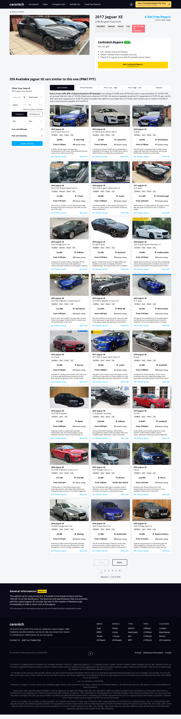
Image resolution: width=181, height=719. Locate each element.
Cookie (168, 652)
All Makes (101, 640)
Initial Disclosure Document (71, 672)
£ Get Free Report (158, 17)
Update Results (27, 143)
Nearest (159, 87)
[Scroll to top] (90, 653)
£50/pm (147, 628)
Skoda (99, 636)
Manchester (164, 632)
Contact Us (15, 640)
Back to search (18, 12)
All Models (117, 640)
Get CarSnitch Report (133, 65)
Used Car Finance (92, 4)
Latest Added (62, 87)
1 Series (116, 636)
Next (119, 562)
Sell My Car (75, 4)
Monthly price (34, 114)
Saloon (131, 628)
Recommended (86, 87)
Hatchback (133, 632)
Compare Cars (58, 4)
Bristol (162, 636)
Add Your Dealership (31, 640)
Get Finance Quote (58, 156)
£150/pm (148, 636)
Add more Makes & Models (33, 109)
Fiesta (115, 628)
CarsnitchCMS (41, 652)
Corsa (115, 632)
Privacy (138, 652)
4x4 (129, 636)
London (162, 628)
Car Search (34, 4)
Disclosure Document (153, 652)
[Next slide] (85, 35)
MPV (130, 640)
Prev (101, 562)
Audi (99, 628)
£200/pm (148, 640)
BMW (99, 632)
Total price (19, 114)
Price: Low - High (110, 87)
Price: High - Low (134, 87)
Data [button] (45, 4)
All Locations (165, 640)
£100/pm (148, 632)
